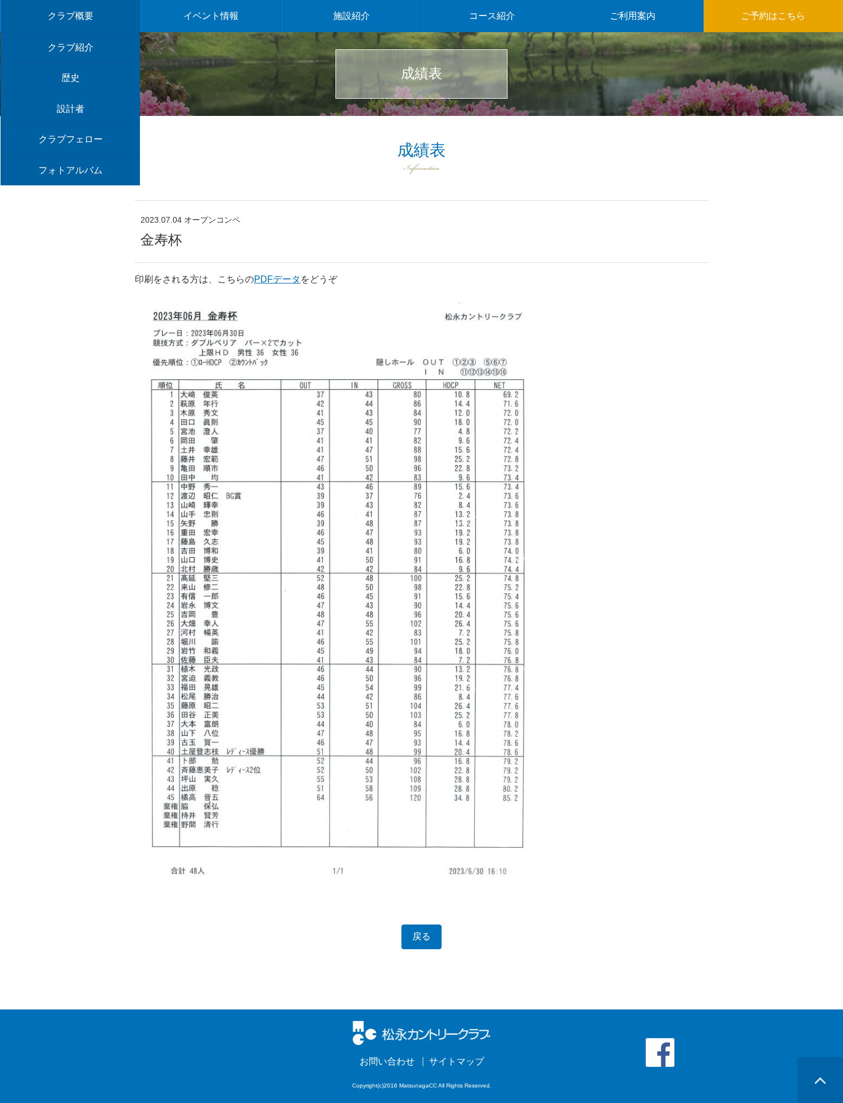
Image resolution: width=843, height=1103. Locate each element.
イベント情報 (211, 16)
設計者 (70, 109)
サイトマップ (456, 1061)
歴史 (70, 78)
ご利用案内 (632, 16)
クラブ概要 (70, 16)
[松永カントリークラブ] (422, 1033)
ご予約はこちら (773, 16)
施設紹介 (351, 16)
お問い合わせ (387, 1061)
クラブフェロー (70, 139)
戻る (421, 936)
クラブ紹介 (70, 47)
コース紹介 (492, 16)
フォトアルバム (70, 170)
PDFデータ (277, 279)
